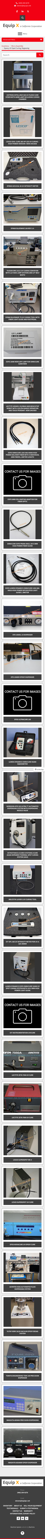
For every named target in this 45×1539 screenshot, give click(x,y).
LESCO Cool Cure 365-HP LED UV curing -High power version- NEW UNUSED (22, 142)
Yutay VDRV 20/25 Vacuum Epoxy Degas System (22, 1332)
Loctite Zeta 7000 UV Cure (22, 1117)
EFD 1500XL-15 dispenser (23, 635)
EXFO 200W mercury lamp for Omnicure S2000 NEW (22, 363)
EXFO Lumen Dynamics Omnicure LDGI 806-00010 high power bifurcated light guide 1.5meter (22, 590)
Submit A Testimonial (29, 1508)
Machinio (32, 1527)
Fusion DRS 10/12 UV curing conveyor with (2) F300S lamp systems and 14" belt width (22, 273)
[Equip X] (22, 1482)
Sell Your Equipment (33, 1506)
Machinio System (15, 1527)
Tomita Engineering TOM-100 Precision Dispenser (22, 1377)
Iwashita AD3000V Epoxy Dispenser (22, 1462)
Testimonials (12, 1508)
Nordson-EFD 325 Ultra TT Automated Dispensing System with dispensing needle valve (22, 808)
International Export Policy (22, 1513)
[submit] (39, 55)
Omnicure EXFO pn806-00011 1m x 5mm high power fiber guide (22, 545)
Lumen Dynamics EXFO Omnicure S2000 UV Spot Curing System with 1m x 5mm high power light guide (22, 988)
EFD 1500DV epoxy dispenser (22, 677)
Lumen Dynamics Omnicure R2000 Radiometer (22, 763)
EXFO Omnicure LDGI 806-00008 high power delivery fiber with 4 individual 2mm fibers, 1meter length (22, 455)
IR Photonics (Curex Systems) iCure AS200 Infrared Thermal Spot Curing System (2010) (22, 855)
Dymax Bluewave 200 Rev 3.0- (22, 228)
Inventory (7, 1506)
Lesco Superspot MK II (22, 1160)
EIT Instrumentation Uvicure (22, 1033)
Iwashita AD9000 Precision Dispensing (22, 1420)
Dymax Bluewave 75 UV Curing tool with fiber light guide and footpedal (22, 318)
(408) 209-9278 (23, 3)
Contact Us (17, 1511)
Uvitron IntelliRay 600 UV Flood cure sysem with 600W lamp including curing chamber (22, 97)
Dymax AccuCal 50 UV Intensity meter (22, 186)
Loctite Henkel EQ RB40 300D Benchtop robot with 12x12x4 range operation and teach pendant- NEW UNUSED (22, 408)
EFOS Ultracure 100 (22, 719)
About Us (18, 1506)
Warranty (28, 1511)
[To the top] (22, 1533)
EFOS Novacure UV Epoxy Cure (22, 1244)
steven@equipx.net (24, 5)
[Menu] (20, 33)
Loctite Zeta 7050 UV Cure (22, 1075)
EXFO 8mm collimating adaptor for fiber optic (22, 500)
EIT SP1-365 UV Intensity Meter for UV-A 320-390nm (22, 943)
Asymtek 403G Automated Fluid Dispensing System (22, 1288)
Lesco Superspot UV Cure (22, 1202)
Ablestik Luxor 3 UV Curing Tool (22, 899)
